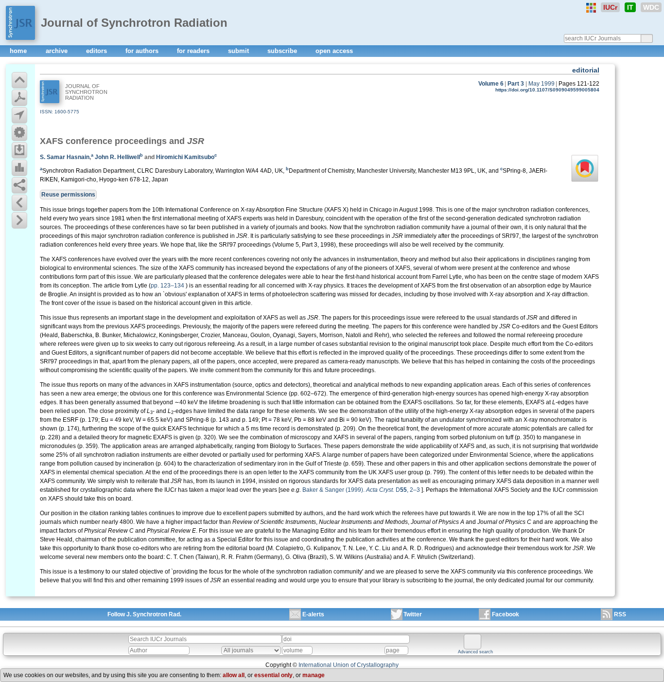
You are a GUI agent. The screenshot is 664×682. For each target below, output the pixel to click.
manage (313, 675)
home (19, 50)
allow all (234, 675)
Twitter (412, 614)
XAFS (51, 141)
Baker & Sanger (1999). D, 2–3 (361, 489)
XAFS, (403, 268)
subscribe (283, 50)
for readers (194, 50)
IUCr (610, 7)
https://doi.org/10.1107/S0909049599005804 (547, 89)
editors (97, 50)
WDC (651, 7)
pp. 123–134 (167, 285)
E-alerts (313, 614)
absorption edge (539, 285)
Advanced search (475, 651)
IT (630, 7)
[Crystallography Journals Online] (591, 7)
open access (334, 50)
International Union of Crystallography (348, 665)
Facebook (505, 614)
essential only (273, 675)
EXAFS (412, 402)
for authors (142, 50)
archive (58, 50)
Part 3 (515, 83)
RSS (620, 614)
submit (239, 50)
